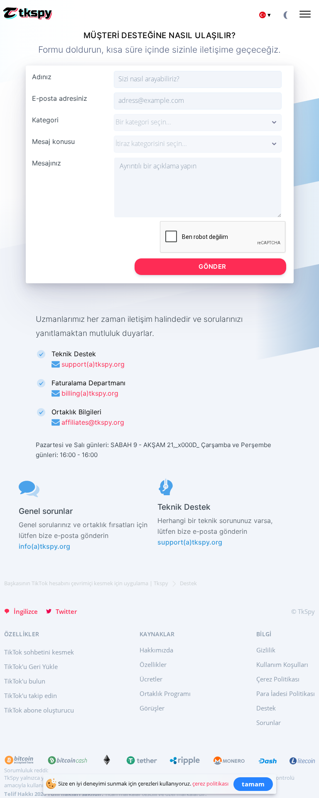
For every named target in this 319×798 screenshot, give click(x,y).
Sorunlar (268, 722)
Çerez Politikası (277, 679)
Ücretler (151, 679)
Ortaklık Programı (165, 693)
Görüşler (152, 708)
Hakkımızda (156, 650)
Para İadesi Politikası (285, 693)
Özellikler (153, 664)
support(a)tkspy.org (189, 542)
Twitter (66, 611)
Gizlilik (265, 650)
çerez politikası (210, 783)
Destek (266, 708)
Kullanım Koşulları (282, 664)
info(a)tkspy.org (44, 546)
